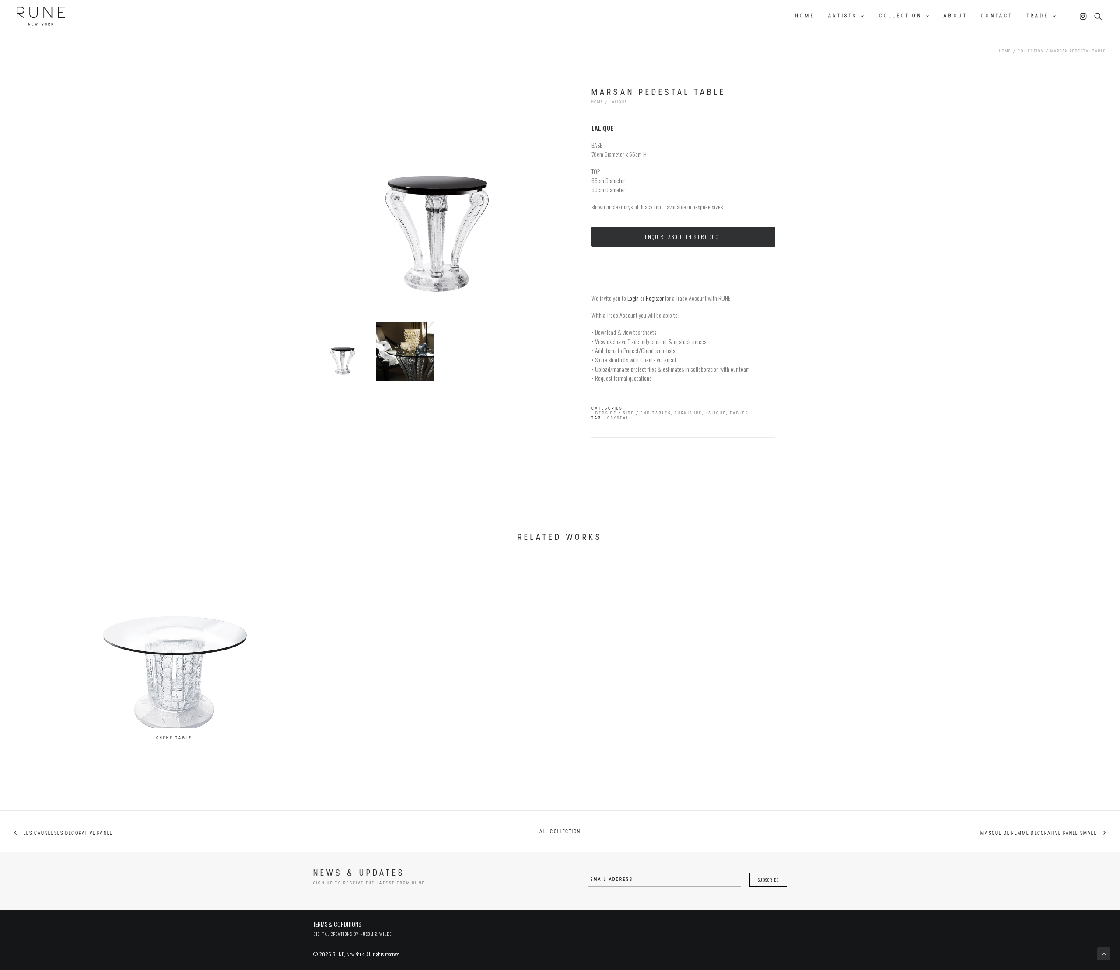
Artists (842, 16)
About (955, 16)
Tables (739, 413)
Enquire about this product (683, 236)
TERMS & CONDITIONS (337, 923)
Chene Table (174, 738)
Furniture (688, 413)
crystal (618, 418)
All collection (560, 831)
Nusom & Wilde (376, 934)
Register (655, 297)
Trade (1038, 16)
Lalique (618, 102)
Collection (900, 16)
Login (633, 297)
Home (805, 16)
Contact (997, 16)
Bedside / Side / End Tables (633, 413)
